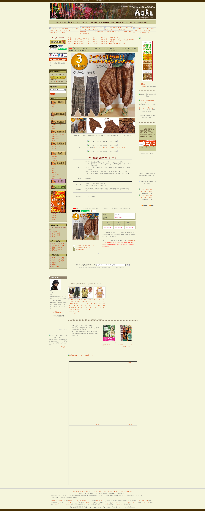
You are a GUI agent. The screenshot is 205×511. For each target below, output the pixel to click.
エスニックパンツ (145, 502)
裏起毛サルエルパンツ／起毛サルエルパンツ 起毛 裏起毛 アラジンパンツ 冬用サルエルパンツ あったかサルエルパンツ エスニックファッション (74, 306)
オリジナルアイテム (89, 502)
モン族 (138, 500)
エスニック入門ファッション (117, 44)
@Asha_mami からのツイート (147, 108)
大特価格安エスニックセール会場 (118, 40)
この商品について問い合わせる (85, 245)
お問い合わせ (144, 22)
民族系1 (54, 263)
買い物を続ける (80, 249)
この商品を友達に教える (83, 247)
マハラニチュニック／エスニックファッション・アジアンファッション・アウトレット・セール (99, 303)
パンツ (118, 38)
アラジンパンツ (114, 502)
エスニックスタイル (118, 504)
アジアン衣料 (54, 500)
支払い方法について (96, 491)
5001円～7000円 (56, 235)
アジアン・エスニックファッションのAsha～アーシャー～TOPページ (87, 38)
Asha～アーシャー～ (100, 500)
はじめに (64, 22)
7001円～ (54, 237)
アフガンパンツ (123, 502)
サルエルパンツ (131, 502)
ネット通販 (105, 504)
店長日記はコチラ (58, 312)
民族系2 (54, 265)
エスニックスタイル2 (58, 259)
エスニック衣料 (62, 500)
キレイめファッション (58, 245)
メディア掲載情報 (116, 22)
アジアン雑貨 (55, 266)
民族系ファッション (57, 249)
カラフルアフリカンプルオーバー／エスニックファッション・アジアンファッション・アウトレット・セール (87, 304)
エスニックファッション (86, 500)
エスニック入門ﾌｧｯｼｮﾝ (58, 243)
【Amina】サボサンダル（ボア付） (117, 147)
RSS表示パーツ (63, 329)
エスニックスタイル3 (58, 261)
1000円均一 (132, 40)
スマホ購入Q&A (83, 22)
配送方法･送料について (110, 491)
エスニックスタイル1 (58, 257)
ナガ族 (142, 500)
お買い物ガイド (73, 22)
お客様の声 (106, 22)
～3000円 (111, 42)
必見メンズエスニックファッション (141, 32)
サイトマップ (125, 22)
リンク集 (143, 86)
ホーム (59, 22)
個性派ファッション (57, 247)
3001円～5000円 (56, 233)
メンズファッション (57, 251)
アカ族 (146, 500)
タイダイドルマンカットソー (101, 147)
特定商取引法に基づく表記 (80, 491)
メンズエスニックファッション (62, 504)
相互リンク (143, 84)
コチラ (129, 362)
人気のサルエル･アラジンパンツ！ (57, 32)
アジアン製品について (95, 22)
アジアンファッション (73, 500)
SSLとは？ (64, 347)
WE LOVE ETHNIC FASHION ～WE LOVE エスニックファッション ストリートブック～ (125, 344)
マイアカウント (134, 22)
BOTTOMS (112, 38)
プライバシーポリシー (125, 491)
